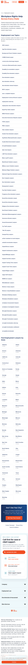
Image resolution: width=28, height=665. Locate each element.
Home (2, 13)
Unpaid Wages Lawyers (8, 270)
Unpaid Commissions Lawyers (9, 250)
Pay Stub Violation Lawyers (9, 190)
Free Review (21, 2)
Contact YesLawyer (10, 525)
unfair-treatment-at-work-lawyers (11, 238)
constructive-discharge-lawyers (10, 61)
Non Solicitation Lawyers (8, 182)
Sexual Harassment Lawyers (9, 222)
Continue (14, 662)
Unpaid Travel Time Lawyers (9, 266)
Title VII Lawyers (6, 230)
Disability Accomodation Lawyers (10, 69)
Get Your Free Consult (14, 518)
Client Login (15, 2)
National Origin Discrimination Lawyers (12, 174)
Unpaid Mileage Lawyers (8, 254)
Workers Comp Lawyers (8, 286)
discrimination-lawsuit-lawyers (10, 85)
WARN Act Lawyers (7, 278)
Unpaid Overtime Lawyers (8, 258)
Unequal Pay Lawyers (7, 234)
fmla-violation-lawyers (8, 129)
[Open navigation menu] (26, 2)
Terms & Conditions (14, 527)
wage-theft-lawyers (7, 274)
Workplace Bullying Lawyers (9, 294)
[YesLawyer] (14, 611)
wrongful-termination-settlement (10, 327)
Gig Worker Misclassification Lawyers (11, 137)
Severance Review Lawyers (9, 218)
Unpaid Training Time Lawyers (10, 262)
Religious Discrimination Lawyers (10, 206)
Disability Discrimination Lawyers (10, 73)
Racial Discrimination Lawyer (9, 198)
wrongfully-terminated (8, 331)
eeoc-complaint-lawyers (8, 93)
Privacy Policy (19, 525)
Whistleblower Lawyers (8, 282)
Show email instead (12, 566)
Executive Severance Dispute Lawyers (12, 117)
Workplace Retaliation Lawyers (10, 298)
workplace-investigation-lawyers (10, 307)
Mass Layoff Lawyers (7, 158)
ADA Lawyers (5, 45)
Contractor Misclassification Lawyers (11, 65)
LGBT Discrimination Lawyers (9, 154)
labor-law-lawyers (6, 150)
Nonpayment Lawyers (7, 186)
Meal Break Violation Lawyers (9, 162)
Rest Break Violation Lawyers (9, 210)
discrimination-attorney (8, 81)
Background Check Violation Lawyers (11, 53)
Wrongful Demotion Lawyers (9, 311)
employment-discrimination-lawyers (11, 105)
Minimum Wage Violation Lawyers (10, 170)
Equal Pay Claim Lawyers (8, 109)
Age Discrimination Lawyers (9, 49)
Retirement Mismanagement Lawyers (11, 214)
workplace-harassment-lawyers (10, 303)
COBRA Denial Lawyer (7, 57)
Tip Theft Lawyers (6, 226)
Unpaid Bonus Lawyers (8, 246)
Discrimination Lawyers (8, 77)
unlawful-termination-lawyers (9, 242)
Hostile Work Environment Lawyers (11, 141)
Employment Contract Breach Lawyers (12, 97)
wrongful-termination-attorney (10, 323)
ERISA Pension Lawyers (8, 113)
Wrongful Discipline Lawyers (9, 315)
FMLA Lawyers (6, 125)
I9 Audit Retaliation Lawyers (9, 145)
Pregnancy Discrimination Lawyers (11, 194)
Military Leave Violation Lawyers (10, 166)
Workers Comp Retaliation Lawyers (11, 290)
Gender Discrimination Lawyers (10, 133)
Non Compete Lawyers (8, 178)
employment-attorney (7, 101)
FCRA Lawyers (6, 121)
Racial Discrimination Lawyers (10, 202)
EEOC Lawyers (6, 89)
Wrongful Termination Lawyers (10, 319)
